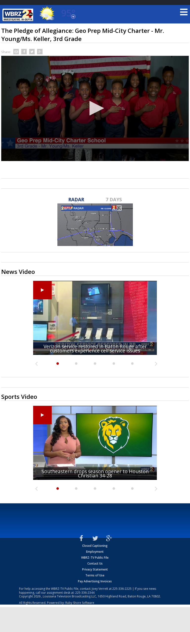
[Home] (18, 15)
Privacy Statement (95, 569)
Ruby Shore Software (79, 603)
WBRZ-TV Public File (95, 557)
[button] (95, 108)
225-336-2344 (85, 593)
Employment (95, 552)
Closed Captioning (95, 546)
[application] (95, 108)
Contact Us (95, 563)
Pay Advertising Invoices (95, 581)
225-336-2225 (122, 589)
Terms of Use (94, 575)
